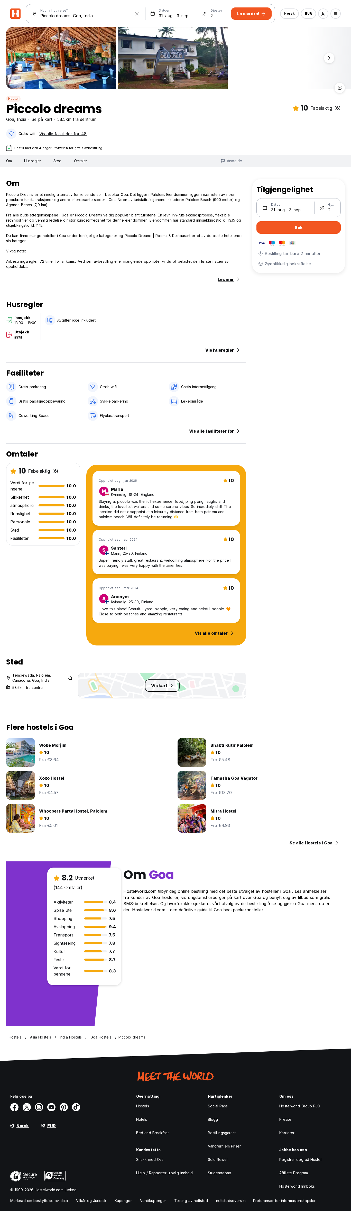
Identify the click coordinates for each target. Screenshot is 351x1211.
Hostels (142, 1106)
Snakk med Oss (149, 1159)
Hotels (141, 1119)
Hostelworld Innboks (297, 1186)
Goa (10, 119)
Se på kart (41, 119)
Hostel (13, 99)
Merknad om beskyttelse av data (39, 1200)
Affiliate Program (293, 1173)
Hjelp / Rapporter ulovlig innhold (164, 1173)
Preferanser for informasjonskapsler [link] (284, 1200)
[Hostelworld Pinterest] (64, 1107)
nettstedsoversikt (231, 1200)
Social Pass (218, 1106)
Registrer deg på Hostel (300, 1159)
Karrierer (286, 1133)
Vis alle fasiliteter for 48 (63, 133)
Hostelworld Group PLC (299, 1106)
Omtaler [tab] (80, 161)
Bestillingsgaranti (222, 1133)
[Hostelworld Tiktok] (76, 1107)
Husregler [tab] (32, 161)
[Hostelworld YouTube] (51, 1107)
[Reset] (137, 13)
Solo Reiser (218, 1159)
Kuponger (123, 1200)
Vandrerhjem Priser (224, 1146)
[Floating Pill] (329, 58)
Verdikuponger (153, 1200)
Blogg (213, 1119)
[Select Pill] (323, 13)
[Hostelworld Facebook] (14, 1107)
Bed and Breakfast (152, 1133)
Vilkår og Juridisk (91, 1200)
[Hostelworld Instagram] (39, 1107)
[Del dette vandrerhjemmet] (340, 88)
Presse (285, 1119)
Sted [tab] (57, 161)
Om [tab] (9, 161)
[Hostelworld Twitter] (27, 1107)
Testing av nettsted (191, 1200)
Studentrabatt (219, 1173)
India (21, 119)
